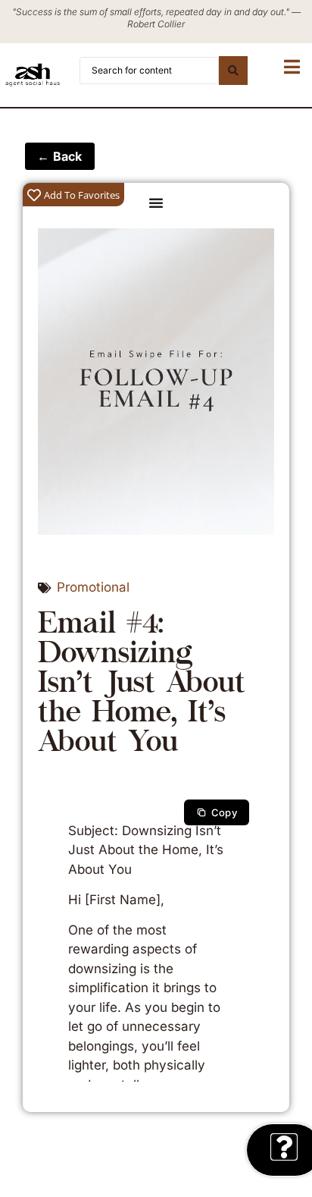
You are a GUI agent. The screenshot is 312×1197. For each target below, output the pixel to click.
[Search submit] (233, 70)
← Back (60, 156)
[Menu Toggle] (156, 202)
